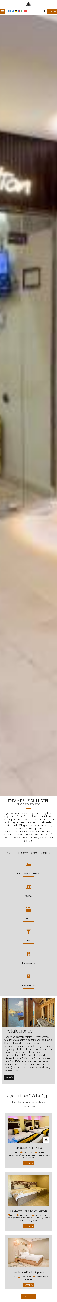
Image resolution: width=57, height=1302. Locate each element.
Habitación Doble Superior (28, 1272)
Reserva (52, 11)
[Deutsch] (16, 11)
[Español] (25, 11)
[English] (9, 11)
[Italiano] (22, 11)
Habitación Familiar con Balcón (28, 1210)
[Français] (19, 11)
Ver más (9, 1077)
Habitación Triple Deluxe (28, 1147)
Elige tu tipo (28, 1296)
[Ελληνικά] (13, 11)
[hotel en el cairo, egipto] (28, 4)
